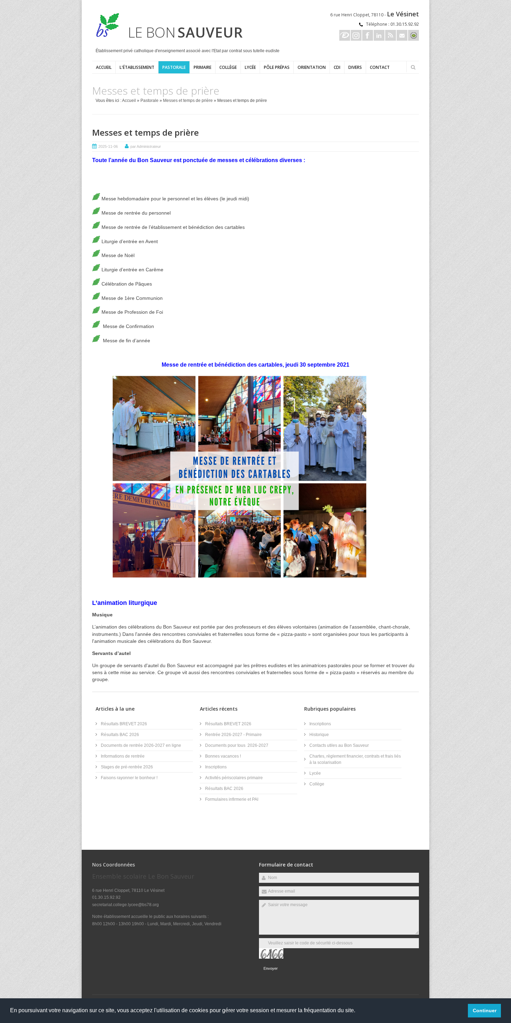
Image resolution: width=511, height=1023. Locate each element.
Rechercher (413, 67)
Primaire (202, 67)
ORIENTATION (312, 67)
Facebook (367, 35)
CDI (337, 67)
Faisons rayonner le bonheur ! (129, 777)
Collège (228, 67)
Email (402, 35)
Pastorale (174, 67)
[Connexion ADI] (413, 35)
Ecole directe (344, 35)
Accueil (104, 67)
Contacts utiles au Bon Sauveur (339, 745)
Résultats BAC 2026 (120, 734)
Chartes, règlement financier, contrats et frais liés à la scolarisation (355, 759)
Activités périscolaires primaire (234, 777)
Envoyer (270, 968)
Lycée (250, 67)
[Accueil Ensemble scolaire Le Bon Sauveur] (106, 36)
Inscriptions (216, 767)
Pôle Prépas (277, 67)
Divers (355, 67)
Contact (380, 67)
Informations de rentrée (123, 756)
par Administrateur (145, 146)
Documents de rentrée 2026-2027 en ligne (141, 745)
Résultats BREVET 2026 (124, 723)
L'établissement (137, 67)
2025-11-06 (108, 146)
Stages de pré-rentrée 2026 (127, 767)
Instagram (356, 35)
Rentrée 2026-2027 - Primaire (233, 734)
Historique (319, 734)
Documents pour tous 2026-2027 (236, 745)
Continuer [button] (484, 1010)
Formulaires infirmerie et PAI (231, 799)
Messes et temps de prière (188, 100)
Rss (390, 35)
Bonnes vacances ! (223, 756)
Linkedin (379, 35)
